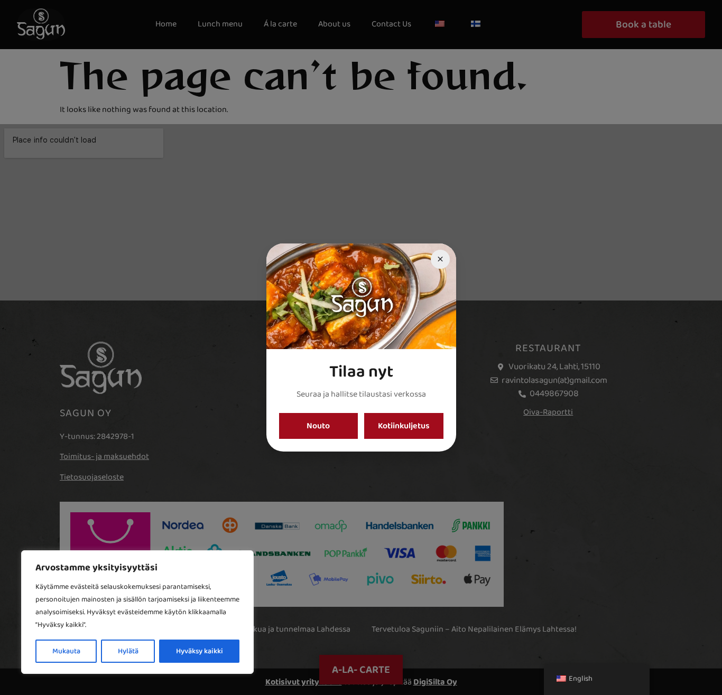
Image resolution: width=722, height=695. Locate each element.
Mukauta (66, 651)
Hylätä (128, 651)
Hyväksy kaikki (199, 651)
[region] (137, 612)
